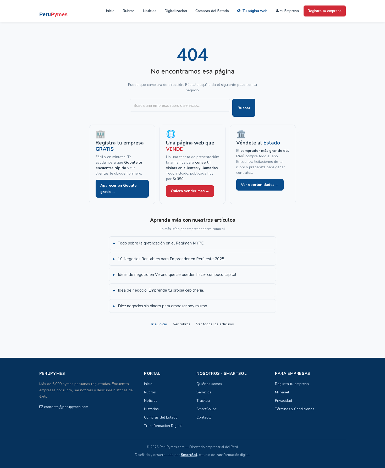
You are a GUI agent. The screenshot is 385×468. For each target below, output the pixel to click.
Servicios (203, 392)
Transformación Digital (163, 425)
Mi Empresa (289, 10)
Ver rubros (181, 324)
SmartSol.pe (206, 408)
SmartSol (189, 454)
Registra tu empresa (325, 10)
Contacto (204, 417)
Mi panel (282, 392)
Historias (151, 408)
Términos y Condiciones (294, 408)
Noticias (149, 10)
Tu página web (254, 10)
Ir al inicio (159, 324)
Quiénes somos (209, 383)
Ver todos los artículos (215, 324)
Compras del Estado (212, 10)
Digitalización (176, 10)
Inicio (110, 10)
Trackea (203, 400)
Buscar (244, 108)
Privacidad (283, 400)
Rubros (129, 10)
